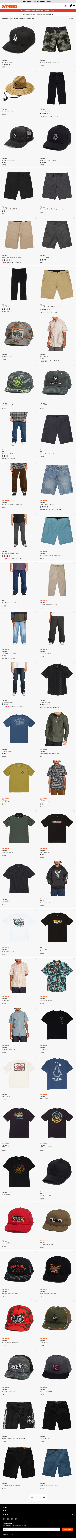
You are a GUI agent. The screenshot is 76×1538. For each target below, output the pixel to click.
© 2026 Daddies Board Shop (10, 1535)
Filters (71, 18)
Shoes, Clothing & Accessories (37, 14)
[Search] (66, 6)
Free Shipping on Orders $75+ (38, 1)
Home (25, 14)
